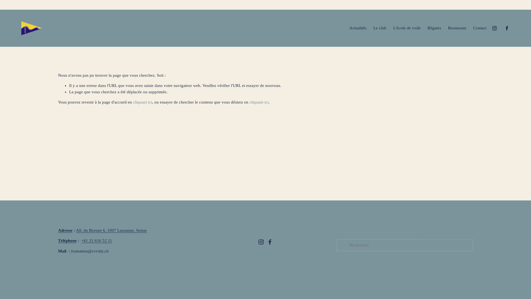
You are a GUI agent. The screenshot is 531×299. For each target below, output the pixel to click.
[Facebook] (507, 28)
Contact (479, 28)
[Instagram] (494, 28)
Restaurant (457, 28)
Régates (434, 28)
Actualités (357, 28)
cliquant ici (142, 102)
